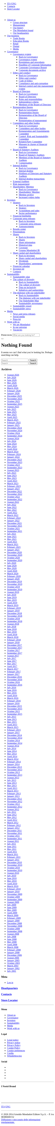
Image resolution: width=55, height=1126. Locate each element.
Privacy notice (13, 1042)
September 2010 (14, 870)
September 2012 (14, 807)
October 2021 (13, 528)
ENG (13, 3)
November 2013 (14, 769)
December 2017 (14, 645)
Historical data (25, 245)
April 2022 (12, 512)
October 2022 (13, 497)
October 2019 (13, 587)
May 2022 (12, 510)
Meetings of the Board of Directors (35, 104)
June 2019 (12, 597)
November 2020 (14, 555)
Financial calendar (21, 266)
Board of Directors (21, 91)
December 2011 (14, 830)
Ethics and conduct (22, 73)
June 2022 (12, 507)
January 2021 (13, 549)
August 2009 (13, 902)
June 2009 (12, 907)
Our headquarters (21, 33)
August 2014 (13, 746)
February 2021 (14, 547)
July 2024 (11, 441)
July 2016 (11, 687)
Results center (19, 229)
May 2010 (12, 881)
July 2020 (11, 563)
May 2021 (12, 539)
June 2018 (12, 629)
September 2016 (14, 685)
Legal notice (12, 1040)
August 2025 (13, 406)
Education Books (21, 41)
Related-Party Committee (30, 141)
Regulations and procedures (31, 62)
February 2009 (14, 918)
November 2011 (14, 833)
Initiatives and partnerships (31, 290)
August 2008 (13, 934)
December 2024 (14, 428)
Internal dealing (20, 165)
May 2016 (12, 693)
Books (4, 1092)
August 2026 (13, 375)
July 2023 (11, 473)
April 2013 (12, 788)
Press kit (17, 319)
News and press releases (24, 314)
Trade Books (19, 38)
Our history (18, 27)
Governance (12, 51)
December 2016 (14, 677)
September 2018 (14, 621)
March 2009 (12, 915)
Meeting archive (26, 194)
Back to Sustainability (29, 282)
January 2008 (13, 952)
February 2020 (14, 576)
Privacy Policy (14, 1045)
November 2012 (14, 801)
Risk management (21, 184)
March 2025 (12, 420)
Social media (19, 316)
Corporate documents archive (32, 70)
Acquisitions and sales (29, 210)
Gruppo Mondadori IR (29, 250)
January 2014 (13, 764)
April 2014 (12, 756)
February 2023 (14, 486)
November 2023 (14, 462)
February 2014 (14, 761)
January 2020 (13, 579)
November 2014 (14, 738)
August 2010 (13, 873)
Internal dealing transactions (32, 179)
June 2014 (12, 751)
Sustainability (13, 274)
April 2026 (12, 385)
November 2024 (14, 430)
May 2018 (12, 632)
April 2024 (12, 449)
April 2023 (12, 481)
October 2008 (13, 928)
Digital (16, 46)
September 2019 (14, 589)
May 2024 (12, 446)
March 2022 (12, 515)
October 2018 (13, 618)
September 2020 (14, 560)
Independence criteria (29, 102)
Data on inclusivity (27, 287)
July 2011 (11, 844)
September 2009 (14, 899)
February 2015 (14, 730)
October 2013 (13, 772)
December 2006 (14, 955)
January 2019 (13, 610)
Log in (10, 982)
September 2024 (14, 436)
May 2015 (12, 722)
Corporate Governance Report (33, 67)
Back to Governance (28, 57)
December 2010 (14, 862)
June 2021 (12, 536)
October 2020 (13, 557)
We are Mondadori (21, 324)
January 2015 (13, 732)
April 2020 (12, 571)
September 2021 (14, 531)
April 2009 (12, 913)
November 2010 (14, 865)
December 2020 (14, 552)
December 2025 (14, 396)
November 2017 (14, 648)
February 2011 (14, 857)
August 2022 (13, 502)
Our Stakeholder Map (29, 300)
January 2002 (13, 968)
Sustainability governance (31, 303)
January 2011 (13, 860)
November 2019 (14, 584)
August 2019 (13, 592)
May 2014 (12, 754)
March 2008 (12, 947)
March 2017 (12, 669)
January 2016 (13, 703)
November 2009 (14, 894)
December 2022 (14, 491)
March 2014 (12, 759)
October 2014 (13, 740)
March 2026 (12, 388)
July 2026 (11, 377)
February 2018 (14, 640)
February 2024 (14, 454)
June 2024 (12, 444)
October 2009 (13, 897)
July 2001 (11, 971)
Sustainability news (22, 308)
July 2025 (11, 409)
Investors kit (18, 269)
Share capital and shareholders (27, 253)
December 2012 (14, 799)
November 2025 (14, 398)
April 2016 (12, 695)
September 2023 (14, 467)
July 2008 (11, 936)
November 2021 (14, 526)
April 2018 (12, 634)
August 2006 (13, 958)
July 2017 (11, 658)
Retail (15, 43)
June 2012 (12, 814)
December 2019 (14, 581)
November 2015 (14, 708)
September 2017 (14, 653)
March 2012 (12, 822)
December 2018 (14, 613)
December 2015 (14, 706)
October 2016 (13, 682)
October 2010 (13, 867)
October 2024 (13, 433)
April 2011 (12, 852)
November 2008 (14, 926)
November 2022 (14, 494)
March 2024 (12, 451)
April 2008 (12, 944)
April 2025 (12, 417)
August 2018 (13, 624)
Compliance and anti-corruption (33, 83)
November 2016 (14, 679)
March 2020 (12, 573)
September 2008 (14, 931)
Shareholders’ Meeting (23, 186)
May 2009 (12, 910)
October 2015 (13, 711)
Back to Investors (27, 205)
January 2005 (13, 960)
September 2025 (14, 404)
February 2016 (14, 701)
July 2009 (11, 905)
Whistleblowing (14, 1056)
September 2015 (14, 714)
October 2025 (13, 401)
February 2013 (14, 793)
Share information (27, 242)
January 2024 (13, 457)
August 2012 (13, 809)
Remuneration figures (23, 107)
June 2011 (11, 846)
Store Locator (13, 9)
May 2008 (12, 942)
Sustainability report (22, 306)
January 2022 (13, 520)
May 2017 (12, 663)
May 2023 (12, 478)
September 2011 (14, 838)
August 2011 (13, 841)
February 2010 (14, 889)
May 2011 (11, 849)
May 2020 (12, 568)
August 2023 (13, 470)
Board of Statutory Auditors (26, 149)
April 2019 (12, 602)
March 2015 (12, 727)
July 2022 (11, 504)
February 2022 (14, 518)
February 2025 (14, 422)
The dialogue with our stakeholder (29, 292)
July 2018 (11, 626)
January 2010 (13, 891)
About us (11, 20)
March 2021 (12, 544)
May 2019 (12, 600)
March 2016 (12, 698)
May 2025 (12, 414)
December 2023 (14, 459)
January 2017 (13, 674)
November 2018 (14, 616)
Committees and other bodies (26, 123)
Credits (10, 1053)
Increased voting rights (29, 197)
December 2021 (14, 523)
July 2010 (11, 875)
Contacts (11, 6)
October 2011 (13, 836)
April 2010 (12, 883)
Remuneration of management (33, 120)
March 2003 (12, 966)
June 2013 (12, 783)
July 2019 (11, 595)
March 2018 (12, 637)
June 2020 (12, 565)
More (3, 1100)
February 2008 (14, 950)
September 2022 (14, 499)
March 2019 (12, 605)
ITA (9, 3)
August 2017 (13, 655)
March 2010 (12, 886)
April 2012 (12, 820)
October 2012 (13, 804)
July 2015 (11, 716)
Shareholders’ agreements (30, 263)
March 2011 (12, 854)
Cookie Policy (13, 1048)
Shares (16, 234)
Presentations (19, 232)
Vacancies (17, 330)
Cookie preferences (16, 1050)
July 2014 (11, 748)
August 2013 (13, 777)
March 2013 (12, 791)
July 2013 (11, 780)
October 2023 (13, 465)
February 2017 (14, 671)
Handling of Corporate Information (35, 65)
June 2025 (12, 412)
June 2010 (12, 878)
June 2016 (12, 690)
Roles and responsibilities (30, 99)
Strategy (17, 202)
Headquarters (9, 988)
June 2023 (12, 475)
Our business (13, 35)
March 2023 (12, 483)
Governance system (22, 54)
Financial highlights (22, 216)
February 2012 (14, 825)
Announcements (26, 226)
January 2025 (13, 425)
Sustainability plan (21, 277)
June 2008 (12, 939)
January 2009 (13, 920)
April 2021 (12, 542)
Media (16, 49)
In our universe (20, 327)
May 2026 (12, 383)
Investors (11, 200)
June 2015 (12, 719)
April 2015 (12, 724)
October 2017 (13, 650)
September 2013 (14, 775)
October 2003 (13, 963)
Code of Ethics (26, 80)
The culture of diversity (23, 279)
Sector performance (28, 213)
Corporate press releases (24, 218)
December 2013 (14, 767)
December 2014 (14, 735)
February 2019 (14, 608)
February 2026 (14, 391)
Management (19, 25)
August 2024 (13, 438)
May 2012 (12, 817)
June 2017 (12, 661)
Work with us (13, 322)
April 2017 (12, 666)
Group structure (20, 22)
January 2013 (13, 796)
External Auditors (21, 181)
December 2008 (14, 923)
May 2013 (12, 785)
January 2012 (13, 828)
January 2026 (13, 393)
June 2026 (12, 380)
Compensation (25, 163)
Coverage (23, 247)
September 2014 (14, 743)
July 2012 (11, 812)
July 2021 (11, 534)
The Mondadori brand (23, 30)
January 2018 (13, 642)
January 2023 (13, 489)
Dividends (23, 261)
